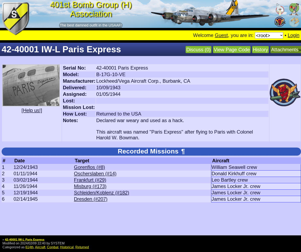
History (260, 49)
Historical (67, 247)
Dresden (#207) (91, 199)
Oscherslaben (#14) (95, 173)
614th (29, 247)
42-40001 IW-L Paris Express (24, 239)
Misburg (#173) (90, 186)
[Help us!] (32, 110)
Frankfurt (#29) (90, 180)
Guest (221, 35)
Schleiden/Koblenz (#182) (101, 192)
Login (293, 35)
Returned (82, 247)
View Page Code (232, 49)
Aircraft (40, 247)
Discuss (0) (198, 49)
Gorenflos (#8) (89, 167)
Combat (52, 247)
